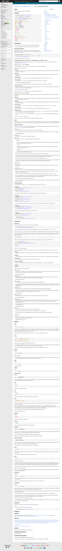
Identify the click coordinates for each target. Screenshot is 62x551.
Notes (46, 18)
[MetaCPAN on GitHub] (6, 548)
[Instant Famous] (31, 548)
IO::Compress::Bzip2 (27, 520)
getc (45, 29)
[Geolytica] (25, 548)
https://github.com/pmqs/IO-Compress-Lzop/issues (41, 515)
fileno (46, 40)
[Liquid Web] (36, 548)
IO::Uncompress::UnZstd (25, 522)
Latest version (4, 60)
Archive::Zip (22, 526)
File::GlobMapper (19, 89)
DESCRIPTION (46, 12)
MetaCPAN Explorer (5, 41)
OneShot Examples (47, 20)
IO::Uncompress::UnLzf (53, 521)
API (31, 1)
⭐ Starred (36, 6)
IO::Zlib (29, 526)
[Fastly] (47, 545)
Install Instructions (4, 44)
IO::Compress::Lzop (39, 521)
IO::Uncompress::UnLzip (32, 521)
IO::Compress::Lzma (42, 520)
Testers (3, 21)
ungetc (46, 30)
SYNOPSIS (45, 11)
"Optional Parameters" (23, 62)
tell (45, 32)
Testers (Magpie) (4, 22)
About (16, 1)
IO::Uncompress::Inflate (45, 519)
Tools (30, 1)
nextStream (46, 42)
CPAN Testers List (3, 37)
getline (46, 28)
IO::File (17, 197)
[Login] (59, 1)
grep (2, 50)
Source (3, 11)
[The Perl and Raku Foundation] (44, 548)
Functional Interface (47, 13)
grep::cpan (22, 1)
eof (45, 33)
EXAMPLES (45, 45)
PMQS (3, 69)
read (45, 26)
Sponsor (19, 1)
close (45, 41)
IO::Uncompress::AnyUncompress (43, 522)
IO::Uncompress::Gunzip (30, 519)
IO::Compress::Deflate (37, 519)
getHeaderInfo (47, 31)
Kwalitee (3, 23)
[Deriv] (38, 545)
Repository (3, 16)
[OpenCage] (41, 548)
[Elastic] (43, 545)
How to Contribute (4, 18)
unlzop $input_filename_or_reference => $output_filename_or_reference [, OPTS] (51, 15)
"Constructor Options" (18, 127)
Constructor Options (48, 24)
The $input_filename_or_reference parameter (52, 16)
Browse (3, 12)
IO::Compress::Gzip (22, 519)
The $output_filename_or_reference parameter (52, 17)
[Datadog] (34, 545)
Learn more (47, 3)
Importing (45, 44)
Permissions (3, 42)
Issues (3, 17)
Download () (5, 10)
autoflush (46, 38)
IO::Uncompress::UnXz (18, 521)
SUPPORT (45, 46)
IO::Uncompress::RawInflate (18, 520)
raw (4, 11)
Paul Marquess (4, 63)
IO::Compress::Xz (57, 520)
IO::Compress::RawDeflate (53, 519)
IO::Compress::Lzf (46, 521)
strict (17, 186)
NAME (45, 10)
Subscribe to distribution (5, 43)
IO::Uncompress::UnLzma (50, 520)
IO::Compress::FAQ (17, 524)
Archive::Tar (26, 526)
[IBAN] (28, 548)
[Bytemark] (29, 545)
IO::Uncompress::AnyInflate (33, 522)
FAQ (27, 1)
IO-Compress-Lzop (4, 4)
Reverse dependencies (4, 36)
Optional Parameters (48, 19)
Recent (26, 1)
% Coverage (3, 24)
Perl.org (45, 543)
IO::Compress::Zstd (17, 522)
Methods (45, 25)
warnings (17, 187)
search (3, 47)
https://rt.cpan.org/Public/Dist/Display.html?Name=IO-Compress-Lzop (25, 516)
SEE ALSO (45, 47)
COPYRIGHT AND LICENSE (47, 51)
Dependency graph (3, 38)
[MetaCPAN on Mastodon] (9, 548)
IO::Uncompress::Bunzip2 (35, 520)
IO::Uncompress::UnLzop (20, 54)
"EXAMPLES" (18, 248)
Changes (3, 13)
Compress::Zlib (16, 519)
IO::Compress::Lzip (25, 521)
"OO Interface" (18, 52)
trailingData (46, 43)
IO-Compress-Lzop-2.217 (26, 6)
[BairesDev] (23, 545)
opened (46, 37)
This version (3, 59)
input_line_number (47, 39)
